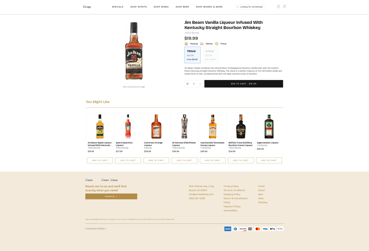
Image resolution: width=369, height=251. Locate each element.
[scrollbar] (233, 56)
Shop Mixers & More (209, 7)
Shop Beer (182, 7)
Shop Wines (161, 7)
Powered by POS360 (95, 228)
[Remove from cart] (187, 84)
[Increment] (200, 84)
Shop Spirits (138, 7)
